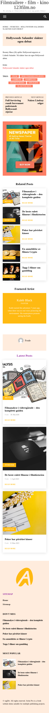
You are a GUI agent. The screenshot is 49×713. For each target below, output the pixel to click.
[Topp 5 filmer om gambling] (11, 272)
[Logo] (24, 577)
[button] (45, 16)
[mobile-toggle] (4, 16)
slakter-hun (24, 86)
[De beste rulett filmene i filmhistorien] (11, 215)
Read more (27, 203)
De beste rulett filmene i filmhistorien (33, 213)
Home (5, 27)
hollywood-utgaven (33, 76)
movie (8, 201)
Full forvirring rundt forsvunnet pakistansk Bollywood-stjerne (14, 106)
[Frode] (21, 340)
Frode (28, 340)
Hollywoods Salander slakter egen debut (18, 68)
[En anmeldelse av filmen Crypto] (11, 253)
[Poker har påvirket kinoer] (11, 234)
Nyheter (14, 27)
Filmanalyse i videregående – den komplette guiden (32, 194)
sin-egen (33, 83)
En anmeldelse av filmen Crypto (31, 250)
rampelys (30, 80)
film (14, 76)
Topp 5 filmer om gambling (31, 269)
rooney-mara (17, 83)
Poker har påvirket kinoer (18, 539)
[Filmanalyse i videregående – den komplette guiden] (11, 197)
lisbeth (17, 80)
